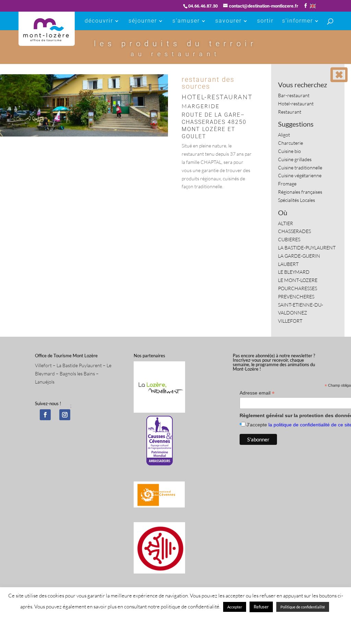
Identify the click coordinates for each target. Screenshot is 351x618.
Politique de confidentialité (302, 607)
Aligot (284, 135)
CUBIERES (289, 239)
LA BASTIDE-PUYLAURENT (307, 247)
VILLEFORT (290, 321)
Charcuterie (290, 143)
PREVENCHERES (296, 296)
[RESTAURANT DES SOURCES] (84, 136)
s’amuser (186, 21)
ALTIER (285, 223)
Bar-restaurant (294, 95)
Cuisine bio (289, 151)
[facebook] (45, 414)
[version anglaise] (313, 6)
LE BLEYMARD (294, 272)
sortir (265, 21)
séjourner (143, 21)
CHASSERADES (294, 231)
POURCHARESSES (297, 288)
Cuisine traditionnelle (300, 167)
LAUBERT (288, 264)
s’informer (297, 21)
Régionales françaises (300, 192)
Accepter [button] (234, 607)
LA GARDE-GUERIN (299, 256)
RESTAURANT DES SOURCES (208, 82)
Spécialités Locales (296, 200)
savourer (228, 21)
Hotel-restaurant (296, 103)
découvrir (99, 21)
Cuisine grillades (295, 159)
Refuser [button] (261, 606)
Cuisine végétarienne (300, 175)
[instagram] (64, 414)
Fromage (287, 183)
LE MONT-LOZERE (297, 280)
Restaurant (289, 112)
